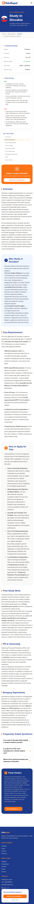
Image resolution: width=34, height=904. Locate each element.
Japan (3, 848)
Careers (3, 871)
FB (2, 888)
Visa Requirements (10, 142)
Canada (3, 851)
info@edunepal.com (7, 884)
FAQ (6, 157)
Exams (3, 869)
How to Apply (9, 145)
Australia (3, 846)
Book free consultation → (15, 896)
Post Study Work (10, 148)
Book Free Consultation (17, 180)
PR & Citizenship (10, 151)
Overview (8, 137)
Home (4, 34)
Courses (3, 866)
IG (5, 888)
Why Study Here (10, 139)
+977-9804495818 (6, 882)
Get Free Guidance (12, 809)
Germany (4, 853)
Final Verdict (8, 160)
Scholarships (5, 864)
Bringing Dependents (11, 154)
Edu (5, 832)
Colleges (3, 861)
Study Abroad (11, 34)
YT (8, 888)
